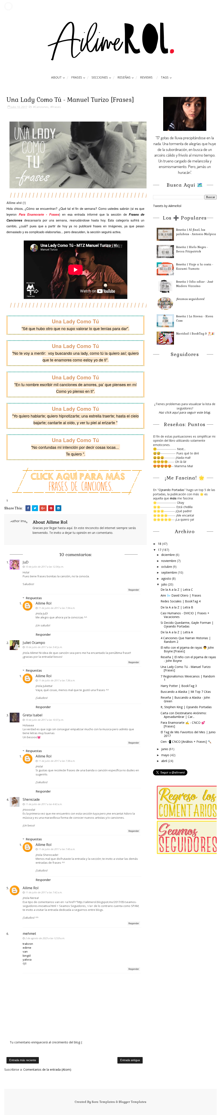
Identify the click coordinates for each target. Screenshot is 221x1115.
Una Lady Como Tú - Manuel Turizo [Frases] (186, 668)
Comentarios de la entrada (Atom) (47, 1069)
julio (164, 584)
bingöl (27, 956)
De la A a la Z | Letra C (177, 589)
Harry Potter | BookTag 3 (179, 686)
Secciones (100, 77)
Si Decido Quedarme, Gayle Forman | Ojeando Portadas (187, 624)
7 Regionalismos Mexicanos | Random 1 (188, 678)
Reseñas (124, 77)
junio (165, 749)
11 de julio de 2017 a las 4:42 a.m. (43, 804)
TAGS (165, 77)
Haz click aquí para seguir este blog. (185, 412)
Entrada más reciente (22, 1060)
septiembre (169, 572)
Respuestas (34, 598)
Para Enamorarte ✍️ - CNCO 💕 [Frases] (183, 724)
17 (160, 550)
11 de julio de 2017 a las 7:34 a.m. (56, 608)
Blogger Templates (132, 1102)
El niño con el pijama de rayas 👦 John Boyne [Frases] (187, 649)
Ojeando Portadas (171, 490)
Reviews (146, 77)
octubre (167, 567)
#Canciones (41, 107)
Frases (76, 77)
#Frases (55, 107)
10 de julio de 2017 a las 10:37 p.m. (44, 719)
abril (164, 761)
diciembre (168, 555)
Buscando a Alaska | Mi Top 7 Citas (186, 692)
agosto (166, 578)
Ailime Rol (43, 603)
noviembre (169, 561)
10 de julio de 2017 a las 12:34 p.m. (44, 566)
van (25, 951)
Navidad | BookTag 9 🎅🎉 (195, 333)
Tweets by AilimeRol (167, 206)
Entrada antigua (130, 1060)
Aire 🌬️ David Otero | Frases (181, 595)
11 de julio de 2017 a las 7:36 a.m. (56, 680)
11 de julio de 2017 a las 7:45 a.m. (56, 849)
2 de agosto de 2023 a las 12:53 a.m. (45, 938)
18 (160, 544)
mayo (165, 755)
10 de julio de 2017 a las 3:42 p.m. (43, 647)
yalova (27, 959)
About (56, 77)
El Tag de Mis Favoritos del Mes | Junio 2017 (188, 734)
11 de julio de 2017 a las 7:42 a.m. (43, 892)
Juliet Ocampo (34, 642)
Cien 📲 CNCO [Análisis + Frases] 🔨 (186, 742)
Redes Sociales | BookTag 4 (180, 601)
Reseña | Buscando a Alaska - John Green (185, 699)
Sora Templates (103, 1102)
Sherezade (31, 799)
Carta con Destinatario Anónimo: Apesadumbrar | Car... (184, 715)
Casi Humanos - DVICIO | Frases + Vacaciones (185, 615)
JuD (25, 562)
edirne (27, 948)
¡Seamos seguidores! (190, 299)
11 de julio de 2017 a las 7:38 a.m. (56, 760)
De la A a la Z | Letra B (177, 607)
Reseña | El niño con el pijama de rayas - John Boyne (188, 659)
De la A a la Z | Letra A (177, 632)
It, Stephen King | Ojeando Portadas (186, 707)
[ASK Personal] (8, 6)
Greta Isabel (32, 715)
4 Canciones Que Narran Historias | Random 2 (186, 640)
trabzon (28, 944)
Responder (133, 589)
